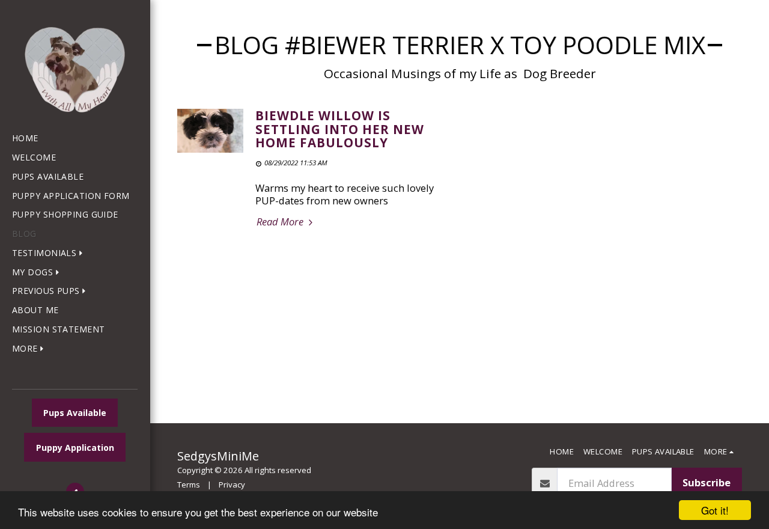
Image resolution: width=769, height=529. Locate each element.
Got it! (715, 510)
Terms (188, 484)
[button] (50, 253)
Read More (281, 222)
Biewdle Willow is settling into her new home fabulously (339, 129)
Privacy (232, 484)
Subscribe (706, 482)
